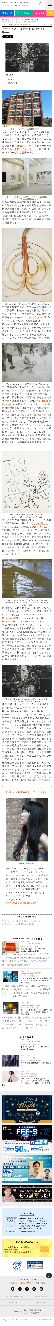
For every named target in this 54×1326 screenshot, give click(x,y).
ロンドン (7, 921)
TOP (49, 1276)
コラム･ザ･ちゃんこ (10, 924)
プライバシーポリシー (13, 1297)
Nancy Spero (34, 317)
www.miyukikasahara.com (21, 903)
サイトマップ (13, 1302)
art (14, 921)
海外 (33, 924)
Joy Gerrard (29, 707)
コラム (18, 20)
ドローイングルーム (26, 149)
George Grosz (40, 523)
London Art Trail (31, 20)
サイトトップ (7, 20)
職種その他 (24, 924)
